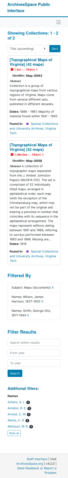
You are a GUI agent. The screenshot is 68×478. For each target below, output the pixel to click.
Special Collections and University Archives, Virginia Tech (34, 128)
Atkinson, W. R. (20, 426)
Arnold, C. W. (18, 414)
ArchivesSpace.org (29, 463)
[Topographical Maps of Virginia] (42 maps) (31, 62)
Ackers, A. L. (18, 402)
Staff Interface (37, 459)
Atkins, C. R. (18, 420)
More (12, 433)
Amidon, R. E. (19, 408)
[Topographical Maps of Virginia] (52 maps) (31, 147)
